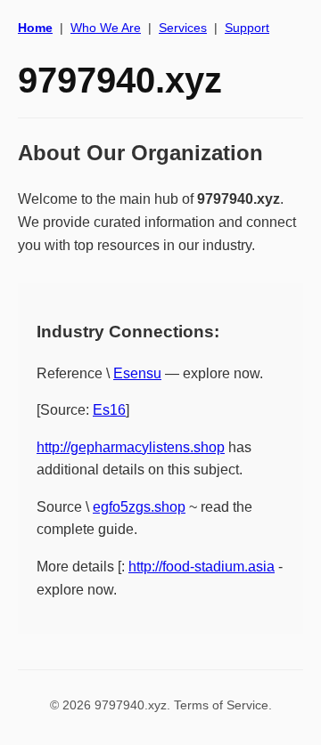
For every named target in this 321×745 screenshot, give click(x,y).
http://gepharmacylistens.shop (131, 447)
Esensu (137, 373)
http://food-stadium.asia (201, 566)
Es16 (109, 409)
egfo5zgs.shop (139, 506)
